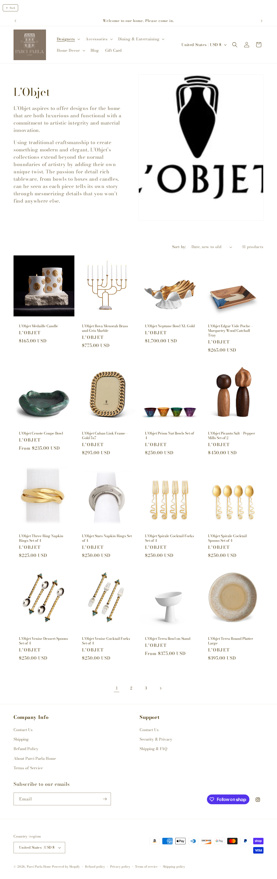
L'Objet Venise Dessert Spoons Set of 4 (43, 641)
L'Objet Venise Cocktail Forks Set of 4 (106, 641)
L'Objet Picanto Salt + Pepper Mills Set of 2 (231, 435)
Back (12, 8)
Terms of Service (28, 768)
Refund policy (95, 866)
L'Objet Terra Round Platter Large (230, 641)
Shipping (21, 739)
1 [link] (117, 688)
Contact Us (23, 730)
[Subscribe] (105, 799)
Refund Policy (26, 749)
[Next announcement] (262, 21)
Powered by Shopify (66, 866)
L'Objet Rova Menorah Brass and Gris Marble (105, 328)
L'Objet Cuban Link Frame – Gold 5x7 (105, 435)
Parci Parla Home (39, 866)
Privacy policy (120, 866)
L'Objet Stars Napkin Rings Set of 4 (107, 538)
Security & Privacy (156, 739)
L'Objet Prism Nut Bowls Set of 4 (169, 435)
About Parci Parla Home (35, 758)
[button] (68, 39)
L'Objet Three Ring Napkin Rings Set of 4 (41, 538)
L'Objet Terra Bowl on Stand (167, 638)
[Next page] (160, 688)
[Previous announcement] (15, 21)
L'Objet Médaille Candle (38, 326)
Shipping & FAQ (153, 749)
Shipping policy (174, 866)
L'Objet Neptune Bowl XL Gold (170, 326)
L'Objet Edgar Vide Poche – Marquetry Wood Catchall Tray (230, 331)
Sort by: (179, 247)
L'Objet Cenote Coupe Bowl (41, 433)
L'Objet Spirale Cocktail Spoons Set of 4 (227, 538)
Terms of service (146, 866)
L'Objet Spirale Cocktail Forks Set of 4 (169, 538)
